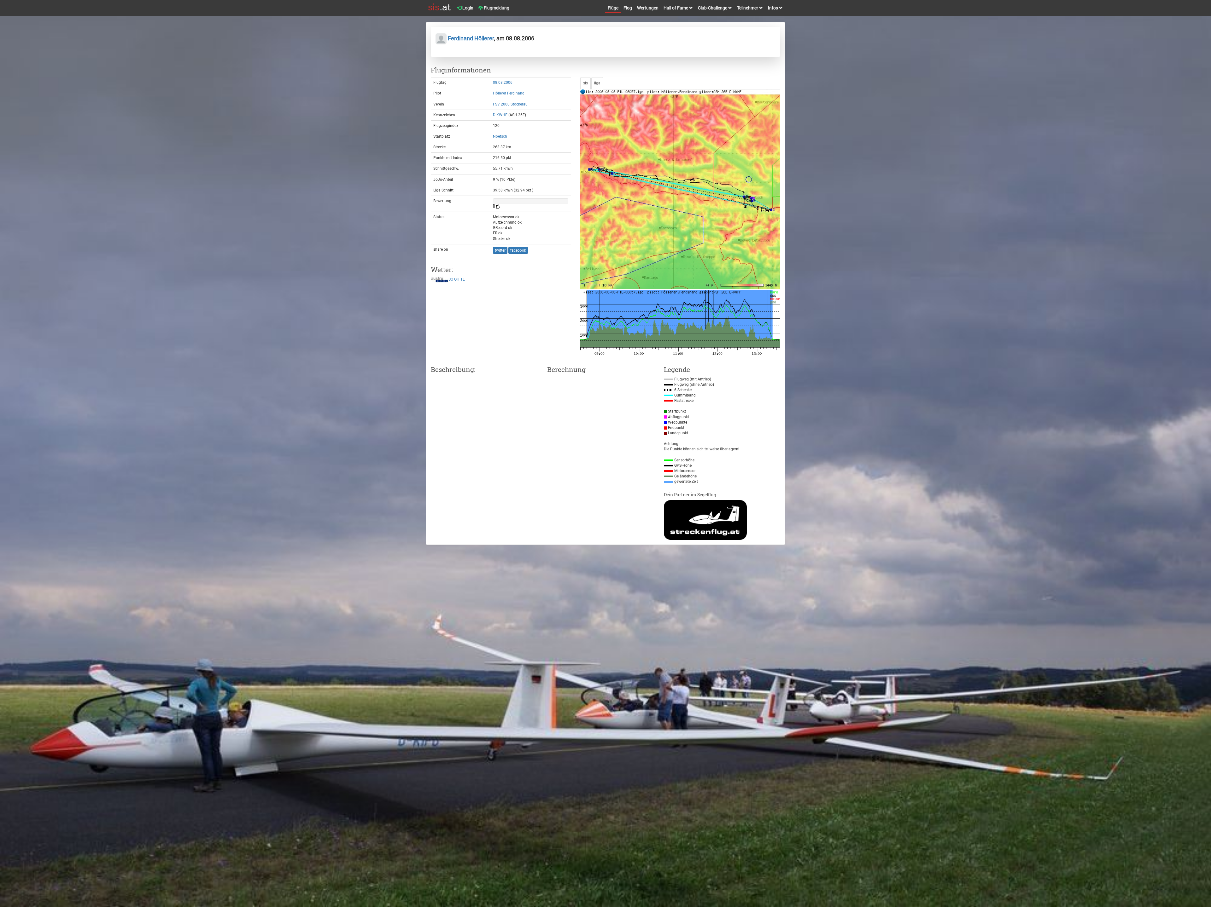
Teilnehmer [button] (748, 7)
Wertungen (647, 7)
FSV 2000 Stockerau (510, 104)
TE (462, 279)
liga (597, 83)
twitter (500, 250)
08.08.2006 (502, 82)
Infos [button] (773, 7)
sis (585, 83)
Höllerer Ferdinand (508, 93)
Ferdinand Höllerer (470, 38)
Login (467, 7)
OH (456, 279)
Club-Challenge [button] (713, 7)
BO (450, 279)
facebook (518, 250)
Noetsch (500, 136)
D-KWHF (500, 115)
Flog (627, 7)
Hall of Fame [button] (676, 7)
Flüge (613, 7)
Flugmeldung (496, 7)
